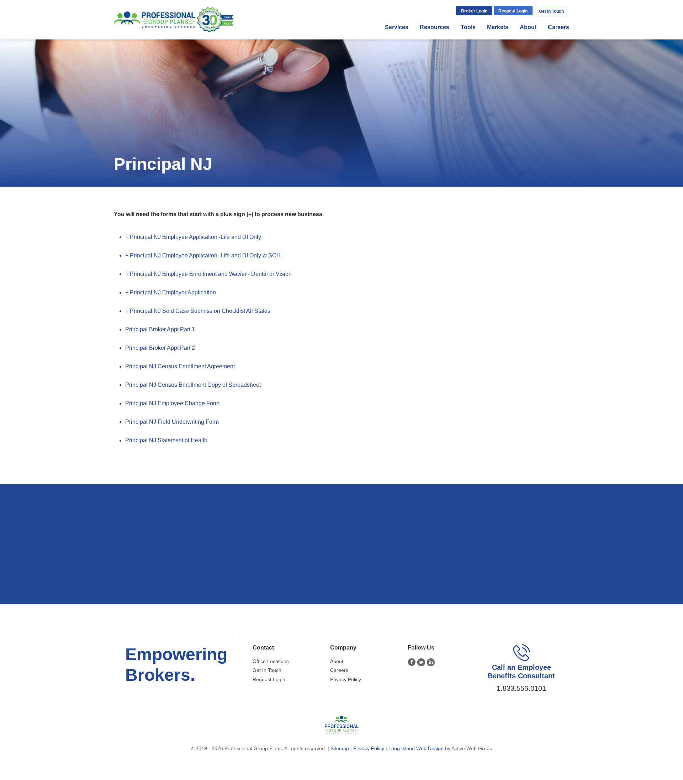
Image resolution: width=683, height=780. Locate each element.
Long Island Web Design (416, 748)
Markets (497, 27)
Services (396, 27)
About (528, 27)
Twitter (421, 662)
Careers (558, 27)
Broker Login (474, 11)
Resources (434, 27)
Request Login (513, 11)
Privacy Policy (345, 679)
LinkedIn (431, 662)
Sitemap (339, 748)
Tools (468, 27)
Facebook (412, 662)
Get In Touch (551, 11)
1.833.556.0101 (521, 688)
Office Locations (271, 661)
